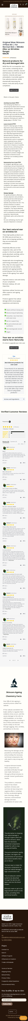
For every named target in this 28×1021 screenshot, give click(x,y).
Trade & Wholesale (7, 962)
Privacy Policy (6, 978)
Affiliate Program (7, 956)
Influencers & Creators (9, 959)
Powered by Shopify (14, 1017)
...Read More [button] (11, 560)
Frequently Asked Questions (10, 981)
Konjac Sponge (8, 193)
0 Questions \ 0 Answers (8, 429)
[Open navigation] (2, 5)
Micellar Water (7, 120)
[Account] (23, 4)
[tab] (6, 442)
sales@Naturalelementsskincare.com (13, 937)
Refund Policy (6, 975)
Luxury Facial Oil (8, 124)
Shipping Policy (6, 971)
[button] (5, 460)
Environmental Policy (8, 984)
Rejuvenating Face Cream (11, 162)
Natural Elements (16, 1015)
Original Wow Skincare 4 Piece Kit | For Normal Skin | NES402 (13, 44)
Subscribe (7, 1004)
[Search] (20, 5)
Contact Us (5, 949)
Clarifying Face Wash (9, 103)
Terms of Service (7, 968)
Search (4, 953)
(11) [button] (9, 431)
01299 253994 (8, 940)
